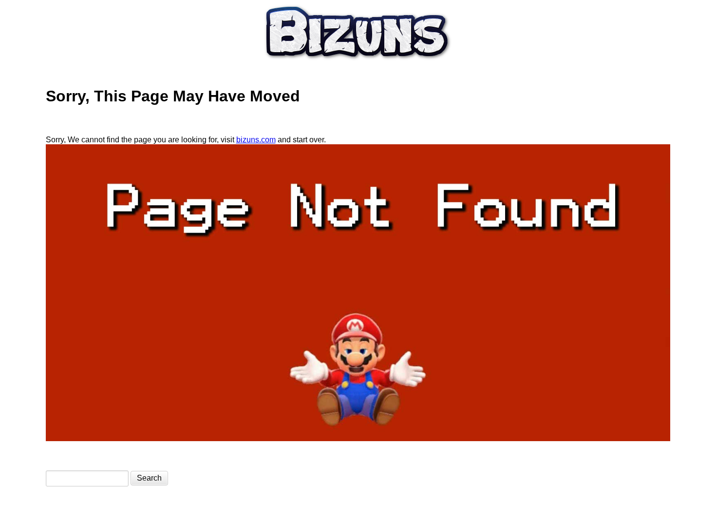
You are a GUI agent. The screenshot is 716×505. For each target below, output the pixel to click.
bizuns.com (256, 140)
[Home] (358, 63)
